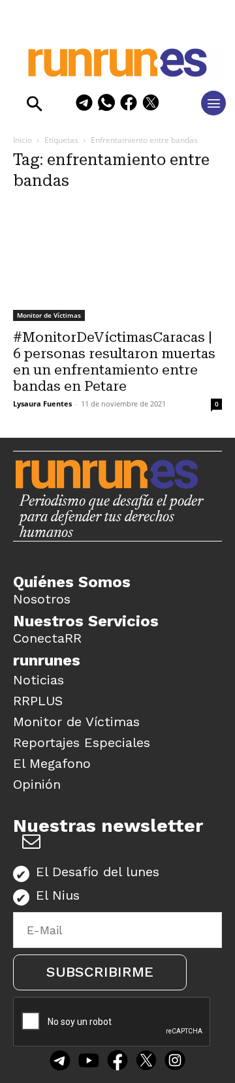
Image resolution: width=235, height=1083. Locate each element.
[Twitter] (146, 1062)
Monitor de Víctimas (49, 315)
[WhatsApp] (106, 104)
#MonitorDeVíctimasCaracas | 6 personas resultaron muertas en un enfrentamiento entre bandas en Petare (114, 361)
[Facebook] (129, 104)
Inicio (22, 139)
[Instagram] (175, 1062)
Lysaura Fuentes (42, 403)
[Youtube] (89, 1062)
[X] (151, 104)
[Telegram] (84, 104)
